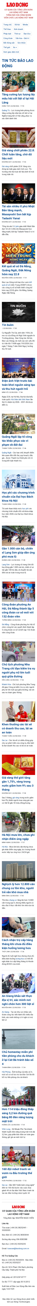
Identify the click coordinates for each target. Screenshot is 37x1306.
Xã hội (17, 25)
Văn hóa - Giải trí (22, 38)
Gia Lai (5, 740)
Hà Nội (5, 847)
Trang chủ (7, 25)
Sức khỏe (22, 43)
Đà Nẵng (5, 624)
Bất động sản (9, 43)
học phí (25, 508)
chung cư (13, 900)
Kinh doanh (18, 29)
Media (25, 25)
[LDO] (18, 82)
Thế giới (6, 47)
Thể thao (7, 29)
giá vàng (15, 798)
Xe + (15, 47)
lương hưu (20, 959)
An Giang (5, 1012)
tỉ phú (16, 226)
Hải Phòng (6, 1072)
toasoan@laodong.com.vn (18, 1248)
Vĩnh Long (6, 1129)
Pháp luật (7, 34)
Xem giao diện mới (11, 52)
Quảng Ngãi (7, 453)
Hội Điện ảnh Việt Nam (20, 399)
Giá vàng (5, 166)
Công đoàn (8, 38)
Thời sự (17, 34)
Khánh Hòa (6, 684)
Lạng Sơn (6, 564)
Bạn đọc (27, 34)
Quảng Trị (6, 110)
